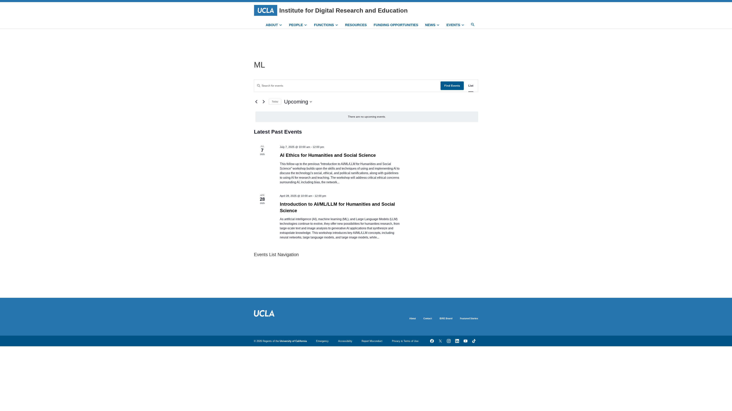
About (412, 318)
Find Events (452, 85)
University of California (293, 341)
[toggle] (282, 24)
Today (275, 101)
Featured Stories (469, 318)
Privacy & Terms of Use (405, 341)
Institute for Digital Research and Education (343, 10)
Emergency (322, 341)
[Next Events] (263, 102)
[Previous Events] (256, 102)
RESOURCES (356, 25)
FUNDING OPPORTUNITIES (396, 25)
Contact (427, 318)
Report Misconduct (372, 341)
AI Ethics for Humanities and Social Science (328, 155)
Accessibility (345, 341)
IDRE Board (446, 318)
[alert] (366, 117)
